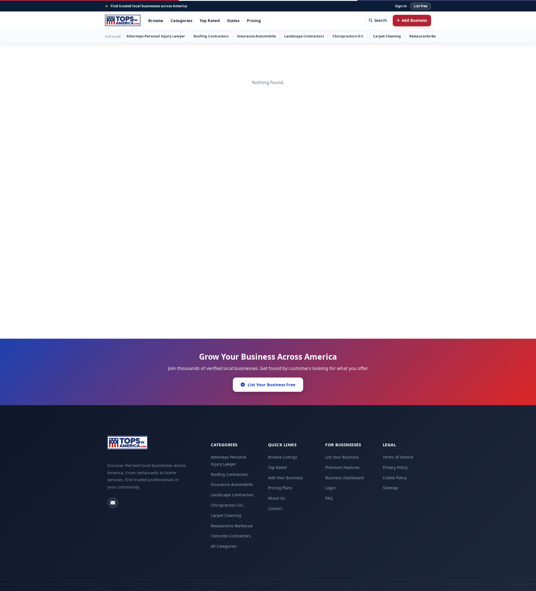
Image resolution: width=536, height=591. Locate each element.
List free (420, 6)
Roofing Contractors (211, 36)
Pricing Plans (280, 487)
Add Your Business (285, 477)
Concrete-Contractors (231, 535)
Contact (275, 508)
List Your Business (342, 457)
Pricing (254, 20)
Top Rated (210, 20)
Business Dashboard (344, 477)
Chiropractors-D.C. (348, 36)
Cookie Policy (395, 477)
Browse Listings (282, 457)
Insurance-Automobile (256, 36)
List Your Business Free (271, 384)
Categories (181, 20)
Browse (155, 20)
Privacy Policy (395, 467)
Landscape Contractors (304, 36)
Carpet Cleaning (387, 36)
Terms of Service (398, 457)
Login (330, 487)
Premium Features (342, 467)
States (233, 20)
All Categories (224, 546)
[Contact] (112, 502)
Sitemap (390, 487)
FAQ (329, 498)
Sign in (401, 6)
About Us (276, 498)
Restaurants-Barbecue (428, 36)
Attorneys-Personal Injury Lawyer (155, 36)
